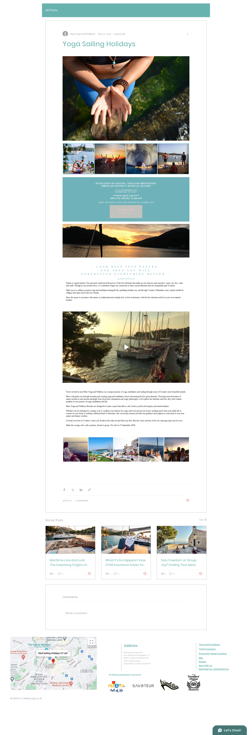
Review (202, 662)
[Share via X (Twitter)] (72, 489)
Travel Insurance (207, 649)
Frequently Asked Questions (213, 654)
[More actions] (187, 34)
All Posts (51, 10)
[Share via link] (89, 489)
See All (203, 519)
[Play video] (126, 347)
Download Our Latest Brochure (214, 669)
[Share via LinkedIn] (81, 489)
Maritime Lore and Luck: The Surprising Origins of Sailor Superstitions (68, 562)
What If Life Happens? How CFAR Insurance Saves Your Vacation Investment (126, 562)
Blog (201, 658)
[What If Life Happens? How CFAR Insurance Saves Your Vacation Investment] (126, 540)
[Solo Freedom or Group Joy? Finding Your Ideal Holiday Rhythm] (181, 540)
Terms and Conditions (209, 645)
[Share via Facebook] (64, 489)
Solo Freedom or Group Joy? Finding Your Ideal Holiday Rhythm (178, 562)
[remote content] (126, 199)
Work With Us (205, 666)
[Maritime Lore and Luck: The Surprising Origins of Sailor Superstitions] (70, 540)
